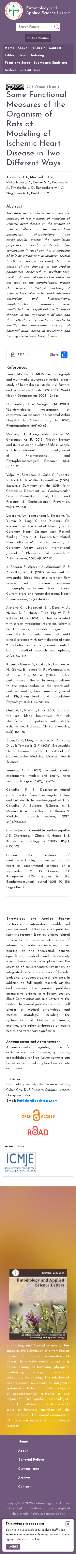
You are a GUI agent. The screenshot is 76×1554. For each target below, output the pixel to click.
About (22, 48)
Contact (55, 48)
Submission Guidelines (50, 62)
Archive (10, 70)
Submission (40, 38)
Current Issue (29, 70)
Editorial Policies (31, 1459)
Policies (36, 48)
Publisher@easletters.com (37, 1100)
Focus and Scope (18, 62)
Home (9, 48)
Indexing (37, 55)
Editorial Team (16, 55)
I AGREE (13, 1546)
